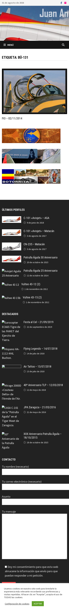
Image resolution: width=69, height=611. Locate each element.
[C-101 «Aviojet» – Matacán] (11, 231)
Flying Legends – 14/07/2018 (40, 348)
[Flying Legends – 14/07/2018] (11, 349)
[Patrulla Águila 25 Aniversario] (11, 271)
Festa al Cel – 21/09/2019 (38, 322)
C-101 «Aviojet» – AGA (36, 218)
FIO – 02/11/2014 (12, 118)
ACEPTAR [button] (38, 603)
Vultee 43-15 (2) (32, 297)
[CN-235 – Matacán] (11, 245)
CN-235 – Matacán (34, 244)
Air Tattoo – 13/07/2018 (37, 366)
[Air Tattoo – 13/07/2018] (11, 367)
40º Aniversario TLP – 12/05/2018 (43, 385)
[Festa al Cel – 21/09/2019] (11, 322)
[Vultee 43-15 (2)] (11, 298)
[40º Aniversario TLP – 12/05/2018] (11, 385)
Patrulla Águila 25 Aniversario (40, 270)
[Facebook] (62, 3)
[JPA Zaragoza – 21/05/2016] (11, 408)
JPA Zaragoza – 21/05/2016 (40, 407)
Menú (10, 44)
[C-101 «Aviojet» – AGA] (11, 218)
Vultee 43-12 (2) (30, 284)
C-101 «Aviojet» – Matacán (39, 231)
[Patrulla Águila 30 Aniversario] (11, 258)
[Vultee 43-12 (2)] (10, 284)
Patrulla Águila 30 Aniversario (40, 257)
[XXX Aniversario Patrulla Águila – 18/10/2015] (11, 434)
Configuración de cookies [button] (17, 603)
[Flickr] (65, 3)
